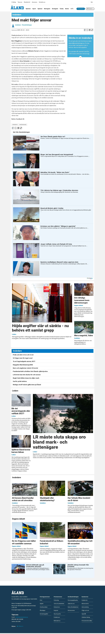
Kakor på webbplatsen (73, 607)
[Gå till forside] (17, 7)
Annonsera (34, 2)
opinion (15, 124)
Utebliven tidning (86, 617)
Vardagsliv (55, 9)
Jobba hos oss (71, 603)
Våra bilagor (42, 610)
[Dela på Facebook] (85, 30)
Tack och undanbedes (59, 603)
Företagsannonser (45, 597)
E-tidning (14, 2)
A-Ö (72, 9)
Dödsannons (57, 607)
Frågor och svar (85, 610)
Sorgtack (56, 610)
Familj (61, 9)
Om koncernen (71, 610)
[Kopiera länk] (92, 30)
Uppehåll (84, 614)
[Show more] (80, 57)
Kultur (67, 9)
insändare (22, 124)
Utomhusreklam (43, 607)
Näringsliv (47, 9)
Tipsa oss (20, 2)
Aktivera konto (85, 603)
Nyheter (28, 9)
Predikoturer (57, 617)
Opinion (40, 9)
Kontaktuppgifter (44, 614)
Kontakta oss (42, 2)
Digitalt (41, 603)
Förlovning (56, 600)
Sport (34, 9)
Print (41, 600)
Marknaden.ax (57, 621)
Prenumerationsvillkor (87, 621)
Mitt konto (89, 9)
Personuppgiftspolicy (73, 600)
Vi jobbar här (84, 600)
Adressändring (85, 607)
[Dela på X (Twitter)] (87, 30)
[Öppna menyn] (91, 2)
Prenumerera (80, 9)
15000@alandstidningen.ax (21, 617)
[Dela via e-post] (90, 30)
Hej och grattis (57, 614)
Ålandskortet (27, 2)
